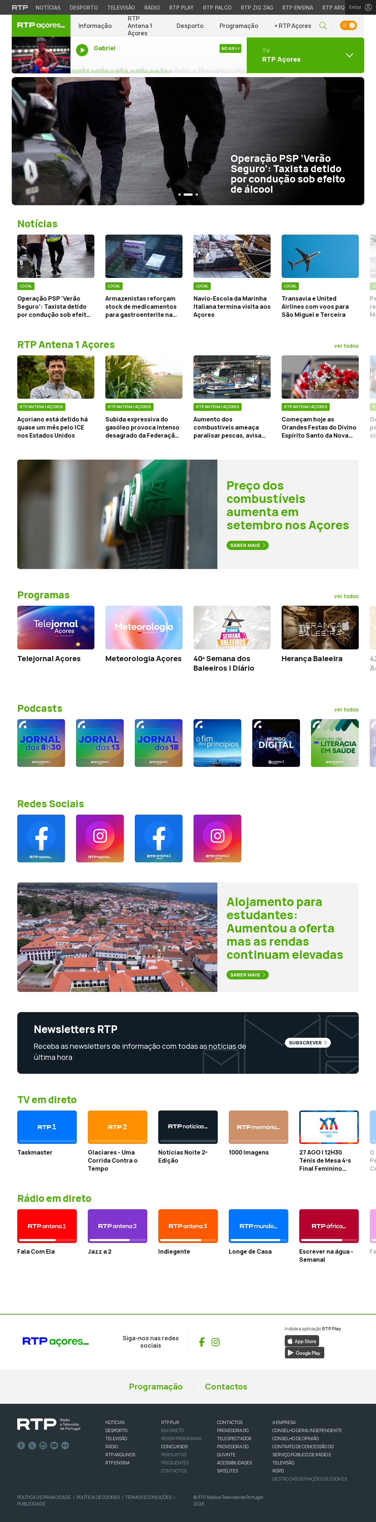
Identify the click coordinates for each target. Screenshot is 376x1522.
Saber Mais (245, 545)
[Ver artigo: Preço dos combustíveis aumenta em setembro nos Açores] (117, 514)
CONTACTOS (229, 1422)
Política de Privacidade (44, 1497)
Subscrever (306, 1042)
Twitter (32, 1446)
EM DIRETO (172, 1430)
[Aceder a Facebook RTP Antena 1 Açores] (158, 838)
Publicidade (31, 1504)
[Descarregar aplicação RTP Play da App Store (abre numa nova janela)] (302, 1340)
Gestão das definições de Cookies (309, 1479)
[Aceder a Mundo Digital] (276, 743)
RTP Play (181, 7)
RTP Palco (217, 7)
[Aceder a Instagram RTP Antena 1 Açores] (217, 838)
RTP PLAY (170, 1422)
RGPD (278, 1471)
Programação (239, 26)
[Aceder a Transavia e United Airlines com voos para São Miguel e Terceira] (320, 256)
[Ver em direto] (41, 55)
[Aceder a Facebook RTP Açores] (41, 838)
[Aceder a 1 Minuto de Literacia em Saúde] (335, 743)
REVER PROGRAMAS (181, 1438)
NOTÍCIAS (114, 1422)
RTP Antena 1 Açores (140, 26)
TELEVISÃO (116, 1438)
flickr (65, 1446)
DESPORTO (116, 1430)
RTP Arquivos (341, 7)
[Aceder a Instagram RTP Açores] (100, 838)
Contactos (226, 1386)
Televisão (121, 7)
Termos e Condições (148, 1497)
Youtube (54, 1446)
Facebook (21, 1446)
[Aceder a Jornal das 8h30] (41, 743)
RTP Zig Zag (257, 7)
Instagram (43, 1446)
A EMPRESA (284, 1422)
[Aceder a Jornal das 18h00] (158, 743)
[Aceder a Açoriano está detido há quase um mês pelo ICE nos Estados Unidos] (55, 377)
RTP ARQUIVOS (120, 1455)
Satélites (227, 1471)
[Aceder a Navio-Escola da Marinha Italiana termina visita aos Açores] (232, 256)
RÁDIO (111, 1446)
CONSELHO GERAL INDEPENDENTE (307, 1430)
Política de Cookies (98, 1497)
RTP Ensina (297, 7)
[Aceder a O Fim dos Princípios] (217, 743)
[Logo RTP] (48, 1424)
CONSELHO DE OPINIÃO (295, 1438)
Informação (95, 26)
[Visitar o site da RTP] (20, 7)
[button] (323, 26)
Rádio (152, 7)
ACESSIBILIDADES (234, 1463)
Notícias (48, 7)
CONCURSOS (174, 1446)
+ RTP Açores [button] (292, 26)
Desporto (84, 7)
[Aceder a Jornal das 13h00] (100, 743)
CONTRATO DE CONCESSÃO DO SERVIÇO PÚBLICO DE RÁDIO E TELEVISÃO (303, 1454)
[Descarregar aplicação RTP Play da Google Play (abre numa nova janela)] (305, 1352)
